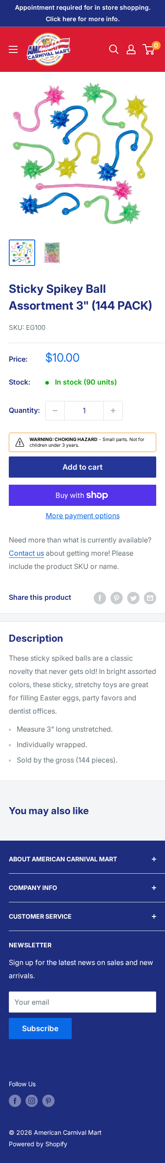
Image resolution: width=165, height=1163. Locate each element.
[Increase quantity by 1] (113, 410)
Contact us (26, 553)
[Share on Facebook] (100, 597)
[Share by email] (150, 597)
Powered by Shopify (38, 1144)
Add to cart (82, 467)
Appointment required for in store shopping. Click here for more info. (82, 13)
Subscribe (40, 1028)
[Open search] (114, 49)
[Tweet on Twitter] (133, 597)
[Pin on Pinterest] (116, 597)
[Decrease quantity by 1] (55, 410)
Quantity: (24, 410)
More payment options (83, 515)
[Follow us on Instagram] (32, 1101)
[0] (148, 49)
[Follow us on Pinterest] (48, 1101)
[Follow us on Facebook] (15, 1101)
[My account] (131, 49)
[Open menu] (13, 49)
